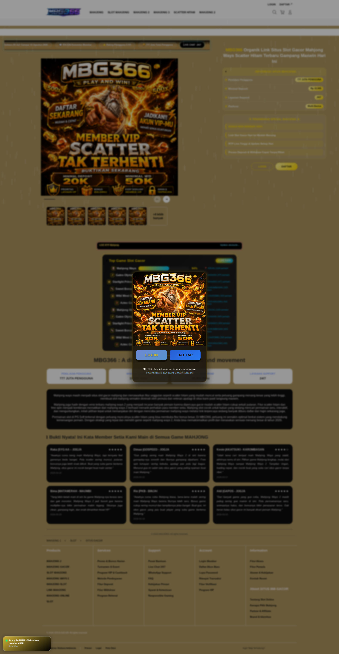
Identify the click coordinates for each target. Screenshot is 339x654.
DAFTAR (185, 355)
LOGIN (151, 355)
